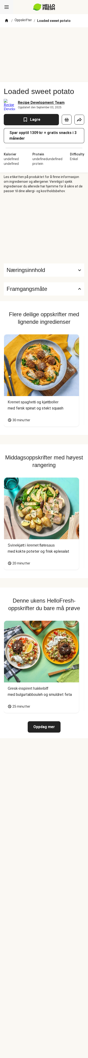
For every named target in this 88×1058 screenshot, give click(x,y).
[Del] (79, 120)
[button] (44, 270)
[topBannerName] (44, 36)
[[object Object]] (67, 120)
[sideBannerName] (44, 228)
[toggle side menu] (6, 7)
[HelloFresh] (44, 7)
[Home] (6, 21)
